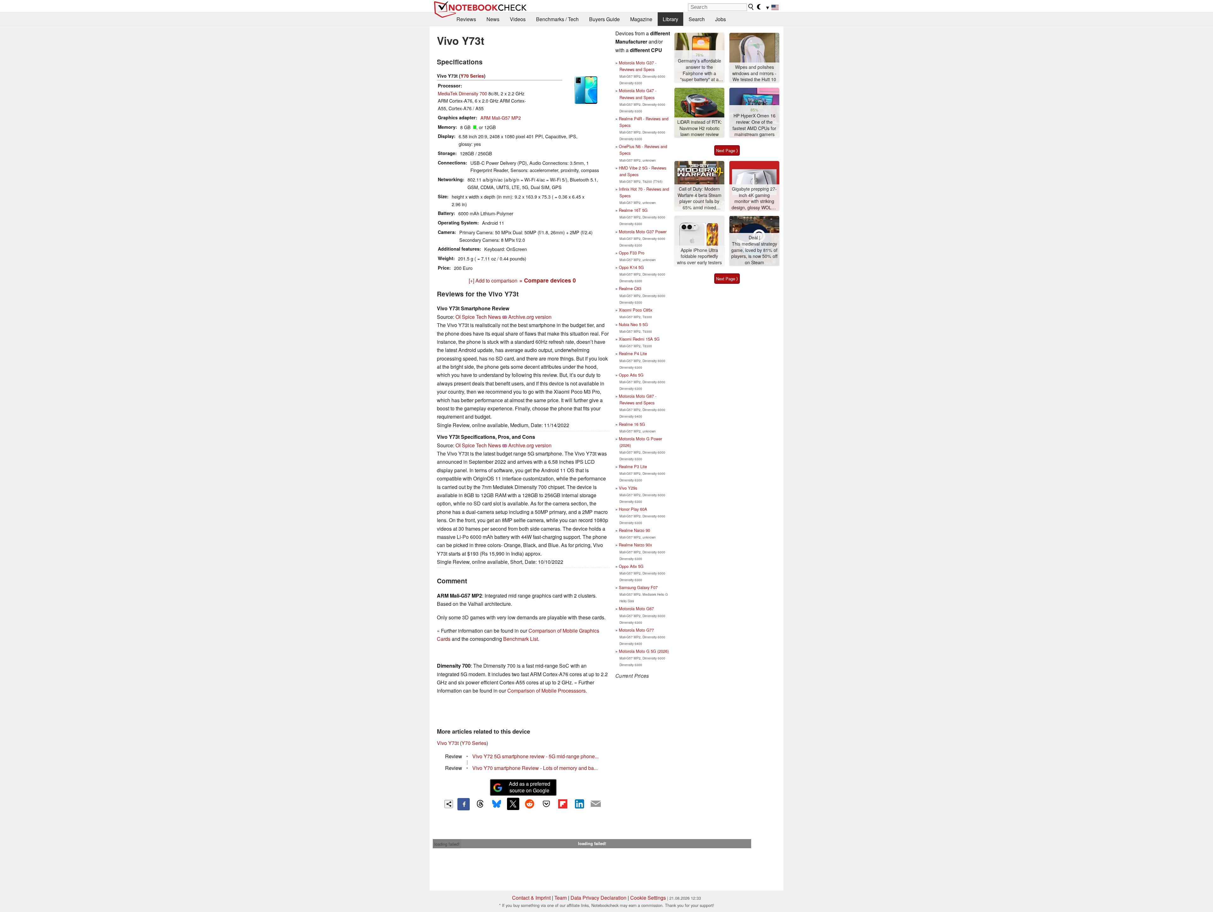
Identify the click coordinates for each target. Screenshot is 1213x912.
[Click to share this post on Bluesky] (497, 804)
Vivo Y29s (628, 488)
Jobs (720, 19)
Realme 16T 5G (633, 210)
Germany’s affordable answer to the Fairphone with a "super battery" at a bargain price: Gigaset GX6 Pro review (699, 70)
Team (560, 897)
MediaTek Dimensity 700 (462, 93)
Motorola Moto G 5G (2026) (644, 651)
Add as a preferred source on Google (529, 787)
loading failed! (447, 844)
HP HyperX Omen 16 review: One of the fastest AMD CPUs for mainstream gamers (754, 125)
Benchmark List (520, 638)
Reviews (466, 19)
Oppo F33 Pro (631, 253)
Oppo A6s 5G (631, 375)
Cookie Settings (648, 897)
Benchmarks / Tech (557, 19)
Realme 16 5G (632, 424)
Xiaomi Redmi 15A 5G (639, 339)
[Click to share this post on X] (513, 804)
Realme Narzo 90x (635, 545)
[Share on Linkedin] (579, 804)
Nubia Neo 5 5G (633, 324)
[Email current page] (596, 804)
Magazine (641, 19)
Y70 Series (472, 76)
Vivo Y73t (448, 743)
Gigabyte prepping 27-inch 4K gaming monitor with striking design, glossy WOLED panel (754, 198)
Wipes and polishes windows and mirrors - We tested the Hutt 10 (754, 73)
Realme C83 (630, 288)
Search (697, 19)
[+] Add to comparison (493, 280)
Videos (518, 19)
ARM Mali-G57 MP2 (500, 117)
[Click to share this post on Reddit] (530, 804)
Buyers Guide (604, 19)
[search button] (751, 7)
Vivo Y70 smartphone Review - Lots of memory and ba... (535, 768)
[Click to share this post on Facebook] (463, 804)
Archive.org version (530, 316)
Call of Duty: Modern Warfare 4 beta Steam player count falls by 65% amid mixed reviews (699, 198)
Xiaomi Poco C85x (635, 310)
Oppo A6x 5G (631, 566)
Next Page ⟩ (727, 150)
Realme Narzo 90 (634, 530)
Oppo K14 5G (631, 267)
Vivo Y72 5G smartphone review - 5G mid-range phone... (535, 756)
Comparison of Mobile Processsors (546, 690)
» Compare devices (547, 280)
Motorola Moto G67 (636, 608)
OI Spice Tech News (478, 316)
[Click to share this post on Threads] (480, 804)
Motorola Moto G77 (636, 630)
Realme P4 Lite (633, 353)
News (492, 19)
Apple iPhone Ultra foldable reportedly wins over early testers (699, 256)
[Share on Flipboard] (563, 804)
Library (670, 19)
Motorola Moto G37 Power (643, 232)
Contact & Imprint (531, 897)
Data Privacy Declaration (598, 897)
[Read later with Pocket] (546, 804)
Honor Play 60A (633, 509)
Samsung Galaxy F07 (638, 587)
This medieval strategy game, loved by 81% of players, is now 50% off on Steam (754, 253)
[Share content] (448, 804)
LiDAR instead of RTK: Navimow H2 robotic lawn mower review (699, 128)
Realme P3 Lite (633, 466)
